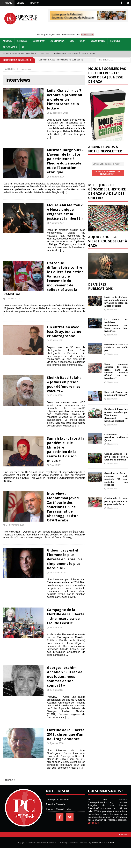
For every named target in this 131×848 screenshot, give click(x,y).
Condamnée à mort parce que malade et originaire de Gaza (115, 501)
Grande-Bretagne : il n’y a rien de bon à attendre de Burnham (115, 457)
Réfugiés (115, 41)
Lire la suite (93, 823)
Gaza (82, 41)
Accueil (7, 41)
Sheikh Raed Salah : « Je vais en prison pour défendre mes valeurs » (64, 384)
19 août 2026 (112, 425)
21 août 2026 (112, 335)
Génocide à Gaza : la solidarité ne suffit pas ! (115, 347)
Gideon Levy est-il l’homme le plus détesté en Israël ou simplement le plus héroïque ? (64, 559)
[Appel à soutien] (88, 18)
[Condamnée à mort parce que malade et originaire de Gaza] (95, 502)
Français (7, 3)
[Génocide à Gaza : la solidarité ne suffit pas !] (95, 348)
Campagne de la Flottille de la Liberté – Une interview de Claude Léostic (65, 616)
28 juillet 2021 (56, 340)
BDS (72, 41)
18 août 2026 (112, 444)
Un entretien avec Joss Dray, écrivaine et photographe (64, 331)
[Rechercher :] (113, 59)
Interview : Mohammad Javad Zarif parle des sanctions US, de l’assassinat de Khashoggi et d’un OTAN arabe (63, 506)
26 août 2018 (56, 627)
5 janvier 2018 (56, 743)
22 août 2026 (112, 310)
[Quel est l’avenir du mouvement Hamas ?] (95, 396)
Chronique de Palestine (57, 799)
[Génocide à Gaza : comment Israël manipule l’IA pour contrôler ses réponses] (95, 477)
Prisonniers (10, 47)
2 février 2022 (13, 298)
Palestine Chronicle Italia (58, 809)
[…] (49, 137)
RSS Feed (123, 834)
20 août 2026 (112, 382)
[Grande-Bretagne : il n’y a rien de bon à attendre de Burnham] (95, 458)
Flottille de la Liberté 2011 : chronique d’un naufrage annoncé (65, 734)
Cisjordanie (98, 41)
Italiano (34, 3)
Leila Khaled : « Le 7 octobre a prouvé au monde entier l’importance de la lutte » (64, 99)
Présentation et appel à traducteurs (74, 54)
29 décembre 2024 (59, 113)
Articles (22, 41)
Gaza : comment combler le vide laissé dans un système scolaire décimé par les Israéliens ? (115, 371)
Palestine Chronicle (55, 804)
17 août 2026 (112, 489)
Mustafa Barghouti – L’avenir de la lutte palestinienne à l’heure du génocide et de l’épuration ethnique (65, 161)
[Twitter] (128, 3)
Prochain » (9, 779)
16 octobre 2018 (58, 572)
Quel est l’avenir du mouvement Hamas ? (115, 393)
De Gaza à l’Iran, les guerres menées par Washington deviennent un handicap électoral (115, 415)
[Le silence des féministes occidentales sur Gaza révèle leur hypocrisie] (95, 323)
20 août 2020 (56, 395)
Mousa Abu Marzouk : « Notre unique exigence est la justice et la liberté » (65, 212)
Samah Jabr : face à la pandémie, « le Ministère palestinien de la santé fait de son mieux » (66, 449)
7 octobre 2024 (57, 223)
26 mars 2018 (56, 690)
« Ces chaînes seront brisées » (19, 54)
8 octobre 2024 (57, 176)
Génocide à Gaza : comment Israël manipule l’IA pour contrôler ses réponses (115, 479)
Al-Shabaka (57, 41)
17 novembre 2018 (15, 524)
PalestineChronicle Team (103, 842)
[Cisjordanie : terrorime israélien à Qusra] (95, 438)
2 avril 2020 (55, 465)
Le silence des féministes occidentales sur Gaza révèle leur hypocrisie (115, 325)
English (21, 3)
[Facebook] (121, 3)
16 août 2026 (112, 508)
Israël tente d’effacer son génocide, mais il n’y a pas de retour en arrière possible (115, 301)
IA (23, 47)
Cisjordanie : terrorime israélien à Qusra (115, 437)
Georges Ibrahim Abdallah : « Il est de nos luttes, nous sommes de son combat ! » (64, 676)
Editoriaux (39, 41)
